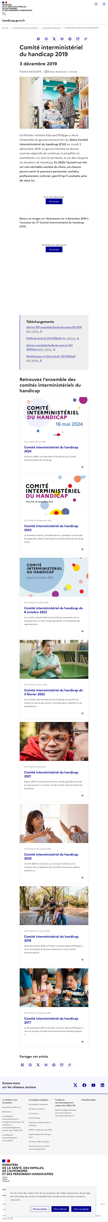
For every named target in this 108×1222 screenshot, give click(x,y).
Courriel (78, 39)
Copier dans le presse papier (85, 39)
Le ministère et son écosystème (25, 28)
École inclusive (34, 1118)
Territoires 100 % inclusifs (39, 1141)
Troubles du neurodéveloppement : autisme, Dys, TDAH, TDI (65, 1103)
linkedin (102, 1085)
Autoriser (54, 201)
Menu (104, 4)
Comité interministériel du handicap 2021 (51, 774)
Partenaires (6, 1111)
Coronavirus (34, 1113)
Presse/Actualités (88, 1100)
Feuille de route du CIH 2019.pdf (50, 338)
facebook (84, 1085)
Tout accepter (81, 1209)
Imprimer (70, 39)
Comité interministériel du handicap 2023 (51, 528)
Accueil (5, 28)
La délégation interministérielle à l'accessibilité (9, 1138)
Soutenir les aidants (36, 1109)
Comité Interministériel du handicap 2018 (51, 938)
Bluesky (62, 39)
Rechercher (96, 4)
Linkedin (38, 39)
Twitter (54, 39)
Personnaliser (40, 1209)
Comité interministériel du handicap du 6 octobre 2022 (53, 610)
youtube (93, 1085)
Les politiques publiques (38, 1100)
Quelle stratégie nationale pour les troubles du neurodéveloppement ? (65, 1113)
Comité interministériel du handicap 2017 (51, 1020)
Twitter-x (75, 1085)
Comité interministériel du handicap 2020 (51, 856)
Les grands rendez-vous (51, 28)
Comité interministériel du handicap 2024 (51, 449)
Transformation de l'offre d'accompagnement (39, 1147)
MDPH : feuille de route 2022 (40, 1130)
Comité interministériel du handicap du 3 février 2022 (53, 692)
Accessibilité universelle (38, 1104)
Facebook (46, 39)
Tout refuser (60, 1209)
